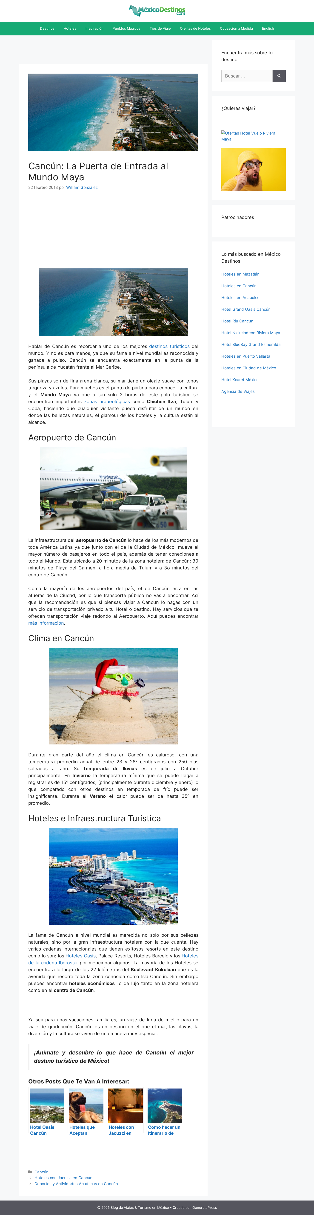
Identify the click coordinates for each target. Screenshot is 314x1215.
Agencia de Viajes (238, 391)
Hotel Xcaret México (240, 379)
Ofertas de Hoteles (195, 28)
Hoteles (70, 28)
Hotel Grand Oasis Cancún (246, 309)
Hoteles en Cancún (239, 286)
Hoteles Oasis (81, 956)
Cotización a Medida (236, 28)
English (268, 28)
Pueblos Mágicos (126, 28)
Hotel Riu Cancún (237, 321)
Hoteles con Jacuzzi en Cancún (63, 1177)
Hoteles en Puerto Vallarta (245, 356)
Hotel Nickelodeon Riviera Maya (250, 332)
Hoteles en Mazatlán (240, 274)
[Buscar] (279, 76)
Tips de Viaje (160, 28)
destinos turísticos (169, 346)
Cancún (41, 1172)
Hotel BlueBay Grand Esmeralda (251, 344)
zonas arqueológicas (107, 401)
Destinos (47, 28)
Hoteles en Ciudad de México (248, 368)
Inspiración (94, 28)
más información (46, 623)
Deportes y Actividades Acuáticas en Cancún (76, 1183)
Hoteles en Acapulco (240, 297)
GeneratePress (204, 1207)
